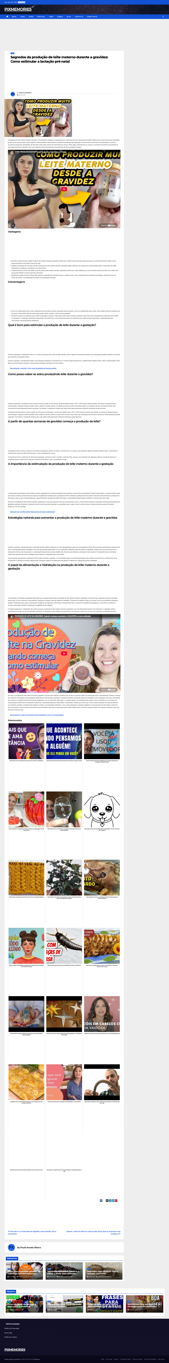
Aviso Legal (8, 1333)
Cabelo (60, 16)
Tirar (51, 16)
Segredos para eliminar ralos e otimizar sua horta (102, 1272)
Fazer (31, 16)
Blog (69, 16)
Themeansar (36, 1359)
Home (102, 1359)
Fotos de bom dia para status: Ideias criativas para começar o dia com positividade (103, 1306)
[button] (163, 16)
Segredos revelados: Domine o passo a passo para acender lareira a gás (63, 1273)
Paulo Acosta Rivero (25, 93)
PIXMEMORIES (17, 9)
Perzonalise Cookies (125, 1359)
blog (9, 1301)
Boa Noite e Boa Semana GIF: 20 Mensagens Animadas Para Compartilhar (144, 1306)
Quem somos (92, 16)
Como (22, 16)
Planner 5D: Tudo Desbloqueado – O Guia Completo (64, 1305)
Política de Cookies (10, 1337)
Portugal (41, 16)
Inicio (14, 16)
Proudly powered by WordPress (12, 1359)
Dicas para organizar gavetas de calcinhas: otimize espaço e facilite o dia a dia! (24, 1273)
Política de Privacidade (11, 1328)
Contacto (79, 16)
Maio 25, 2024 (13, 1309)
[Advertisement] (84, 32)
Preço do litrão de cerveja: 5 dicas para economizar (21, 1305)
